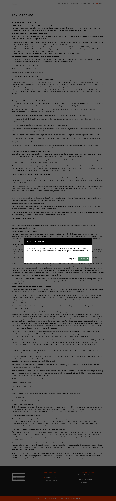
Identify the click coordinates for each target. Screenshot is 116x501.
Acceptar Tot (84, 259)
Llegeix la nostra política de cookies (76, 251)
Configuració (72, 259)
